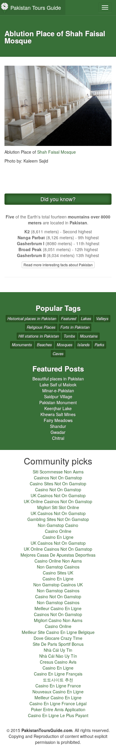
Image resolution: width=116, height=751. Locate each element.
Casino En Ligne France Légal (58, 703)
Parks (99, 344)
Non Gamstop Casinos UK (58, 585)
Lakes (86, 318)
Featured (68, 318)
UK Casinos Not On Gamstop (58, 495)
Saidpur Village (58, 396)
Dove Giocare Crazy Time (58, 638)
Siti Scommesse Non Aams (58, 472)
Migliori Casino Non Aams (58, 620)
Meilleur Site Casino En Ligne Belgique (58, 632)
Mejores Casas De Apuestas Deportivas (58, 555)
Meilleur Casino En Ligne (58, 608)
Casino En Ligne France (58, 686)
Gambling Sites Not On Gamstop (58, 519)
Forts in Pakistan (75, 327)
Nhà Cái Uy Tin (58, 650)
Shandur (58, 426)
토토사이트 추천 (58, 680)
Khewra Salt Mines (58, 414)
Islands (83, 344)
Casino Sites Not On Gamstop (58, 484)
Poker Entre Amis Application (58, 709)
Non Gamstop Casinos (58, 567)
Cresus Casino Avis (58, 662)
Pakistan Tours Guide (35, 7)
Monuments (22, 344)
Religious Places (41, 327)
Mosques (65, 344)
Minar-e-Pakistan (58, 390)
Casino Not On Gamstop (58, 489)
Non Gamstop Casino (58, 525)
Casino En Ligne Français (58, 674)
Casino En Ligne (58, 537)
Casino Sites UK (58, 573)
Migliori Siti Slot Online (58, 507)
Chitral (58, 438)
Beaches (44, 344)
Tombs (69, 336)
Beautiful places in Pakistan (58, 379)
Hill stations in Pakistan (38, 336)
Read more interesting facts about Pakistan (58, 264)
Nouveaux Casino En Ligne (58, 692)
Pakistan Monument (58, 402)
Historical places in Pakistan (31, 318)
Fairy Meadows (58, 420)
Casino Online (58, 531)
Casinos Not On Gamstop (58, 478)
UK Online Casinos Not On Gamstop (58, 501)
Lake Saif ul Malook (58, 385)
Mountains (89, 336)
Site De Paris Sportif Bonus (58, 644)
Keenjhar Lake (58, 408)
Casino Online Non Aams (58, 561)
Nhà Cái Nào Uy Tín (58, 656)
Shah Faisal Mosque (56, 152)
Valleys (102, 318)
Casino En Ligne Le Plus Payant (58, 715)
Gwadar (58, 432)
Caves (58, 353)
